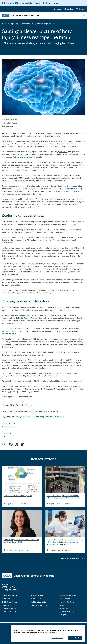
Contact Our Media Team (68, 611)
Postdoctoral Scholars (9, 608)
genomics (20, 191)
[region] (48, 633)
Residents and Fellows (9, 602)
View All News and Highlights (72, 558)
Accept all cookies (75, 638)
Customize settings (57, 638)
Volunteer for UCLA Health (39, 605)
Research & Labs (8, 426)
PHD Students (6, 605)
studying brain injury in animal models (27, 157)
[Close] (82, 627)
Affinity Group (64, 608)
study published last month (15, 315)
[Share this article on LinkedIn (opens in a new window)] (23, 444)
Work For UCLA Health (38, 602)
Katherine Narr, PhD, (24, 318)
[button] (69, 9)
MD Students (6, 599)
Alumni (62, 605)
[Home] (3, 23)
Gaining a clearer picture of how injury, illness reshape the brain (39, 416)
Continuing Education (9, 611)
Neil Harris (63, 151)
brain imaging (39, 411)
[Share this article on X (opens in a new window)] (17, 444)
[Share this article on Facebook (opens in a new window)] (11, 444)
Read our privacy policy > (50, 632)
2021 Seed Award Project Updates (18, 496)
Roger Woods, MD (73, 186)
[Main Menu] (84, 15)
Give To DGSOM (36, 599)
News (4, 436)
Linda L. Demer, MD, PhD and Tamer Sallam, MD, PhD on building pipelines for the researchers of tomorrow (65, 542)
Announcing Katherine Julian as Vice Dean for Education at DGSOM (21, 541)
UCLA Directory (65, 599)
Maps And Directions (67, 602)
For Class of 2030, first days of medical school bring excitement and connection (64, 497)
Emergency (63, 615)
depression (68, 310)
